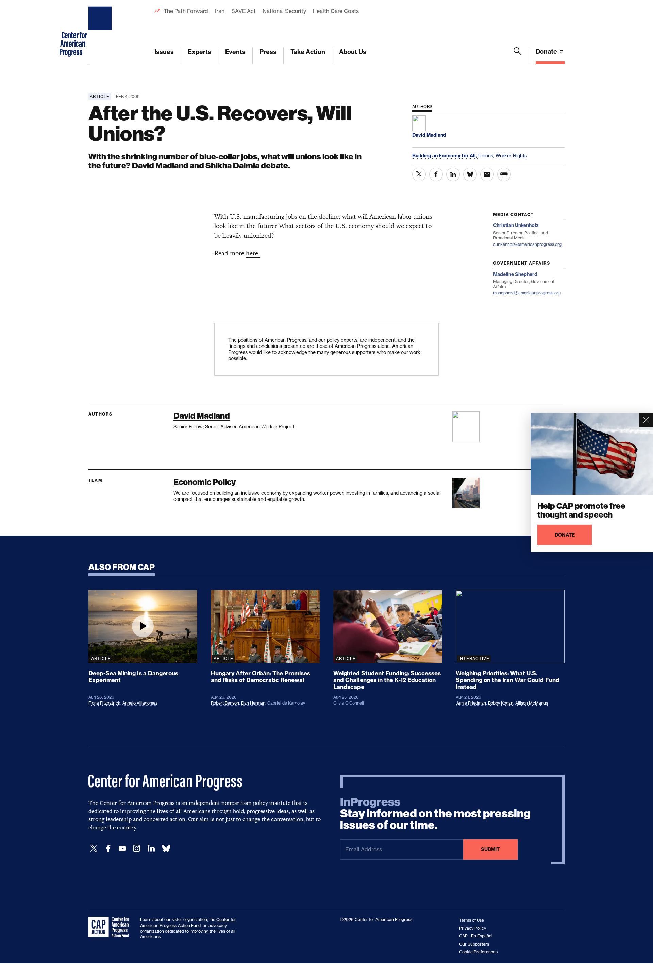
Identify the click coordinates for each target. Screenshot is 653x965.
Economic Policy (204, 482)
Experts (199, 52)
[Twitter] (93, 848)
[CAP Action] (110, 927)
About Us (352, 52)
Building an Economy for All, (445, 156)
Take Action (307, 52)
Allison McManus (531, 703)
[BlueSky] (166, 848)
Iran (219, 10)
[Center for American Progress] (101, 32)
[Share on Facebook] (436, 174)
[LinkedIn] (151, 848)
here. (253, 253)
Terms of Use (471, 920)
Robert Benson (225, 703)
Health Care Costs (335, 10)
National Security (284, 10)
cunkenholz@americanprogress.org (527, 244)
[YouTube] (122, 848)
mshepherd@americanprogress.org (527, 292)
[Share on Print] (504, 174)
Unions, (487, 155)
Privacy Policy (472, 928)
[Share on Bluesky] (470, 174)
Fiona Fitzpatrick (104, 703)
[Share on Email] (487, 174)
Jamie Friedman (471, 703)
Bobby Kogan (500, 703)
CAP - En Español (475, 935)
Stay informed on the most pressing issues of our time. (435, 813)
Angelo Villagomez (139, 703)
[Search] (518, 55)
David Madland (201, 416)
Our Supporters (474, 944)
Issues (164, 52)
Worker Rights (511, 155)
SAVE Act (243, 10)
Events (235, 52)
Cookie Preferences (478, 951)
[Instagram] (136, 848)
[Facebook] (108, 848)
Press (268, 52)
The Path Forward (186, 10)
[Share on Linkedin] (453, 174)
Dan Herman (253, 703)
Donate (547, 51)
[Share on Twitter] (419, 174)
